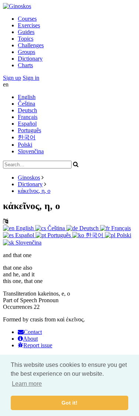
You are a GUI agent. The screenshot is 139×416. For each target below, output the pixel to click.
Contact (33, 332)
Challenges (31, 45)
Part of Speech (20, 300)
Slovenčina (31, 151)
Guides (26, 32)
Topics (25, 38)
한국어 (27, 137)
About (30, 338)
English (27, 97)
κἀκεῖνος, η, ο (34, 191)
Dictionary (30, 58)
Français (27, 117)
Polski (25, 144)
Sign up (12, 78)
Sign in (31, 78)
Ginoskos (29, 177)
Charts (25, 65)
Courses (27, 19)
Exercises (29, 25)
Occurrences (17, 307)
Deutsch (27, 110)
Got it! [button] (69, 403)
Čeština (26, 103)
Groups (26, 52)
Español (27, 123)
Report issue (37, 345)
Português (29, 130)
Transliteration (19, 293)
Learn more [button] (27, 384)
